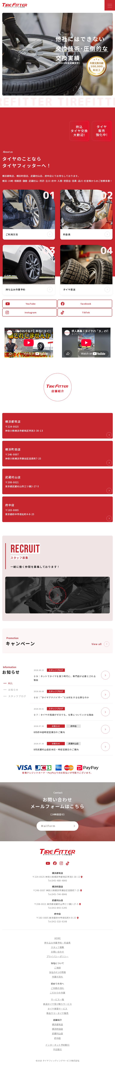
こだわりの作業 (57, 992)
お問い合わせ (57, 951)
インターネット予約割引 (57, 1044)
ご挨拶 (57, 967)
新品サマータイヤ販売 (58, 1013)
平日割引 (57, 1049)
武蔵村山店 (57, 1033)
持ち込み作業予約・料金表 (57, 942)
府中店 (57, 1038)
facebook (86, 303)
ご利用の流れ (57, 988)
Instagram (30, 312)
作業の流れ (57, 976)
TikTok (86, 312)
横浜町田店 (57, 1028)
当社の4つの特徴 (57, 972)
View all (97, 644)
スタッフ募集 (57, 947)
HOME (57, 938)
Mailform (48, 826)
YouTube (30, 303)
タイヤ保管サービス (57, 1008)
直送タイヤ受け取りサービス (57, 1003)
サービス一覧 (57, 999)
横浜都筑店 (57, 1024)
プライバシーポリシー (58, 956)
